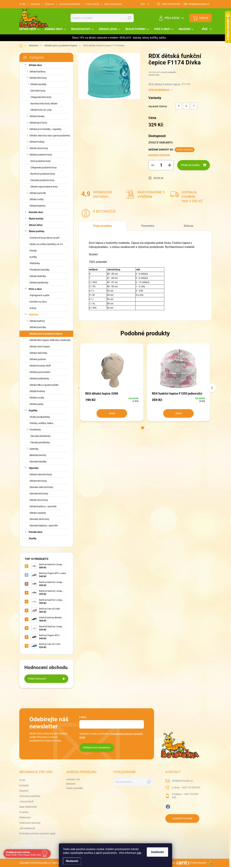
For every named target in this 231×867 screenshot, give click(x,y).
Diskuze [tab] (188, 225)
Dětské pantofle (38, 193)
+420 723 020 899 (185, 796)
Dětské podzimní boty (41, 154)
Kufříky (33, 257)
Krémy (33, 308)
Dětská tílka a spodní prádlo (44, 385)
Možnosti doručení (159, 155)
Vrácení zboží (92, 4)
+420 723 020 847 (190, 787)
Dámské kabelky (38, 461)
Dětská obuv (35, 65)
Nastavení (72, 861)
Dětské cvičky (37, 199)
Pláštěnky (35, 263)
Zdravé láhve (36, 225)
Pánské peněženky (40, 442)
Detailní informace (158, 90)
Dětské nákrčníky (38, 353)
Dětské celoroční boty (41, 474)
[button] (142, 427)
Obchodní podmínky (69, 4)
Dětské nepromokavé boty (44, 186)
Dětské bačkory (38, 71)
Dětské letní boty (38, 77)
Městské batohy (38, 455)
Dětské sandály (38, 84)
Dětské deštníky (38, 276)
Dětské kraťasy (37, 391)
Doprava (49, 4)
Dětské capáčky (38, 513)
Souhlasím (157, 852)
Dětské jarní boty (38, 122)
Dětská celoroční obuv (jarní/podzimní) (50, 135)
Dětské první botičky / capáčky (45, 129)
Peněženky (35, 429)
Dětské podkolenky (39, 378)
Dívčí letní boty (37, 90)
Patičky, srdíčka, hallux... (42, 423)
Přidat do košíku (190, 165)
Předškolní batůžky (40, 269)
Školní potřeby (36, 231)
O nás (22, 4)
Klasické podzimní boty (42, 180)
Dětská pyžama (38, 359)
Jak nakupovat (27, 828)
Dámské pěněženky (40, 436)
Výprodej (33, 468)
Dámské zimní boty (39, 519)
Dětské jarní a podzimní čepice (46, 333)
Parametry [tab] (147, 225)
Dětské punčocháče (40, 372)
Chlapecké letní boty (40, 97)
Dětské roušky (37, 397)
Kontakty (35, 4)
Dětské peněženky (39, 282)
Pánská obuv (35, 532)
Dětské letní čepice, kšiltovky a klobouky (50, 340)
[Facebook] (167, 806)
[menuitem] (29, 29)
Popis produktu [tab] (102, 225)
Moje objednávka (113, 4)
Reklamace (25, 817)
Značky (32, 538)
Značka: (153, 75)
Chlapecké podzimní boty (43, 167)
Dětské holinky (37, 141)
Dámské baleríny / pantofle (44, 525)
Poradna (23, 812)
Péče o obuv (35, 289)
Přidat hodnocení (37, 678)
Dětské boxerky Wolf (40, 365)
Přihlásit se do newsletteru (96, 747)
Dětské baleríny (37, 205)
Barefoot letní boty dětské (43, 103)
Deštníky (34, 449)
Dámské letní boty (39, 493)
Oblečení (33, 314)
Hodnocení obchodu (29, 822)
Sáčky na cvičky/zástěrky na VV (46, 244)
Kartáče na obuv (38, 301)
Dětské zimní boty (39, 148)
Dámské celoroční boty (41, 487)
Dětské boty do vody (41, 109)
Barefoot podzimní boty (42, 173)
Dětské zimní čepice (40, 346)
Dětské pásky (36, 404)
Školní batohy (36, 218)
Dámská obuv (36, 212)
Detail (112, 413)
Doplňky (33, 410)
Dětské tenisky (37, 116)
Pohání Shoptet (198, 862)
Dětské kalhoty (37, 321)
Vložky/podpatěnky (40, 417)
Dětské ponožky (38, 327)
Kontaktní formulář (182, 818)
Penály (33, 250)
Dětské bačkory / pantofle (43, 506)
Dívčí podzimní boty (40, 161)
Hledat (129, 18)
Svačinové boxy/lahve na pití (44, 237)
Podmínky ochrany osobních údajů (37, 833)
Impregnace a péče (39, 295)
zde (139, 852)
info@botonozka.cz (182, 780)
